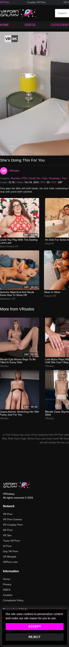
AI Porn (7, 545)
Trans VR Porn (11, 540)
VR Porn (4, 2)
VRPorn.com (10, 561)
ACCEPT (34, 626)
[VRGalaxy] (17, 485)
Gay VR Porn (10, 551)
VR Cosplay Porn (13, 524)
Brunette (15, 178)
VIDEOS (30, 24)
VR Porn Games (12, 519)
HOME (4, 24)
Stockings (54, 178)
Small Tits (34, 178)
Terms (6, 579)
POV (24, 178)
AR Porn (8, 530)
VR (4, 170)
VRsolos (14, 170)
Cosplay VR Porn (36, 2)
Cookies (7, 595)
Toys (64, 178)
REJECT (34, 637)
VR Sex (7, 535)
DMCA (6, 589)
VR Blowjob (9, 556)
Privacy (7, 584)
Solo (44, 178)
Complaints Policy (13, 600)
